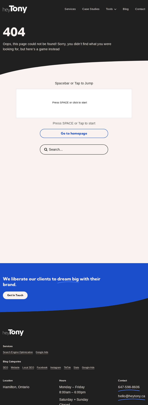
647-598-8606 (129, 387)
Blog (126, 9)
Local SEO (28, 367)
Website (15, 367)
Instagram (55, 367)
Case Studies (90, 9)
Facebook (42, 367)
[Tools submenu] (115, 9)
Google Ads (42, 352)
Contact (140, 9)
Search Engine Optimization (18, 352)
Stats (76, 367)
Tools (109, 9)
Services (70, 9)
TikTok (67, 367)
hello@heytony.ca (131, 396)
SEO (5, 367)
